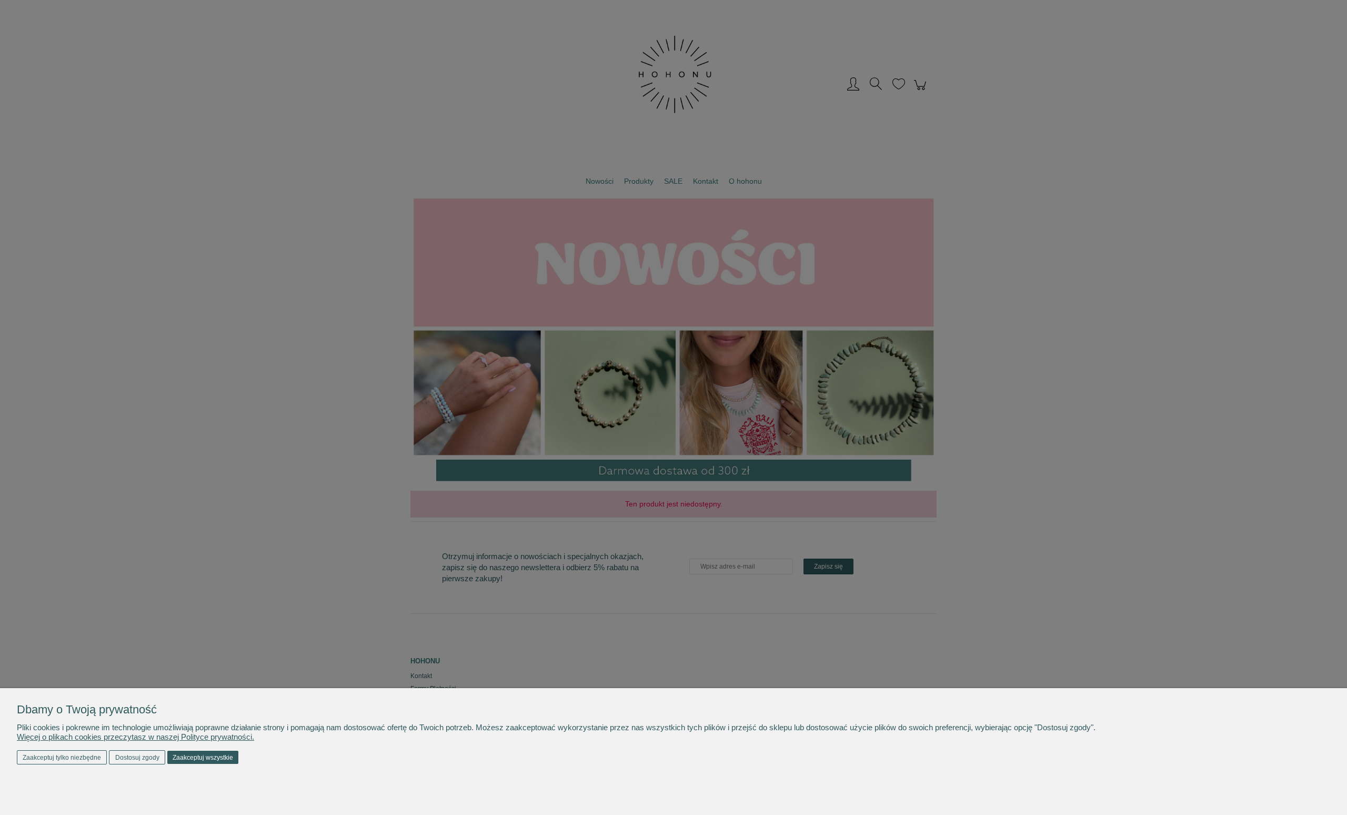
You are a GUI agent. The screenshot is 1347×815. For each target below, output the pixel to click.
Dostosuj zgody (137, 757)
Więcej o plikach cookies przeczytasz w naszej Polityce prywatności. (135, 736)
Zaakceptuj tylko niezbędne (62, 757)
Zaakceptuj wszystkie (203, 757)
